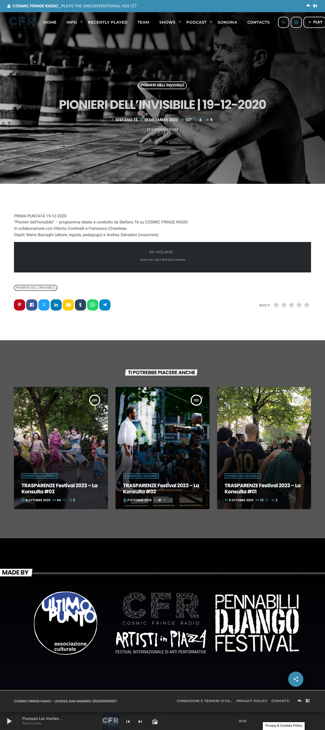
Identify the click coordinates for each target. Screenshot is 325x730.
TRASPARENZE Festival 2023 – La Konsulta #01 (263, 488)
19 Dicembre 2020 (159, 120)
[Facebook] (315, 6)
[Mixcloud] (308, 6)
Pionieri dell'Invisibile (162, 85)
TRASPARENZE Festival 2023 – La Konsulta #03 (60, 488)
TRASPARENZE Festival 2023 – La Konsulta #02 (161, 488)
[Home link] (22, 22)
